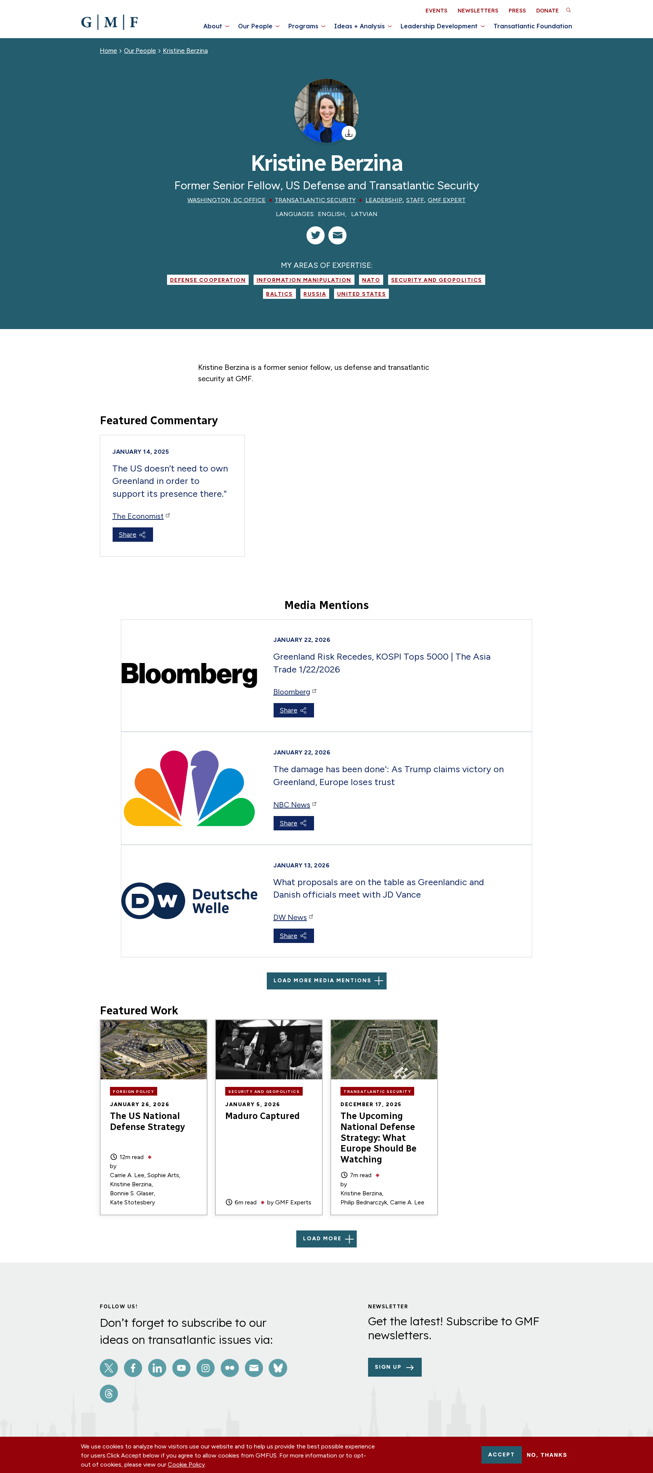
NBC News (291, 804)
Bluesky (278, 1368)
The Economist (138, 516)
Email (254, 1368)
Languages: (295, 214)
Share (127, 534)
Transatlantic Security (315, 200)
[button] (568, 10)
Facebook (133, 1368)
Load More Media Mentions (322, 980)
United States (361, 294)
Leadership (383, 200)
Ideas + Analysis (359, 26)
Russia (314, 294)
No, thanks (547, 1455)
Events (436, 10)
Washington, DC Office (226, 200)
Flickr (230, 1368)
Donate (547, 10)
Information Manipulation (304, 280)
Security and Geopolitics (436, 280)
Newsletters (478, 10)
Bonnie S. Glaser (132, 1193)
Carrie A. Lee (127, 1175)
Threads (109, 1394)
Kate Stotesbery (132, 1202)
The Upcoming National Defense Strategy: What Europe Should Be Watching (378, 1137)
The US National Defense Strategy (147, 1121)
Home (108, 50)
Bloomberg (291, 691)
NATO (371, 280)
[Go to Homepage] (109, 22)
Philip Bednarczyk (363, 1202)
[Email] (337, 235)
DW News (290, 917)
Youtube (181, 1368)
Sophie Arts (163, 1175)
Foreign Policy (133, 1091)
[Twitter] (315, 235)
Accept (501, 1454)
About (212, 26)
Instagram (206, 1368)
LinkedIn (157, 1368)
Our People (255, 26)
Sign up (388, 1367)
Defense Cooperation (208, 280)
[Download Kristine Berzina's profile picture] (349, 133)
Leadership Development (439, 26)
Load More (322, 1238)
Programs (303, 26)
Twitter (109, 1368)
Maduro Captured (262, 1115)
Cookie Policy (186, 1464)
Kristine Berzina (185, 50)
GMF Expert (447, 200)
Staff (415, 200)
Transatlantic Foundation (533, 26)
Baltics (279, 294)
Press (517, 10)
